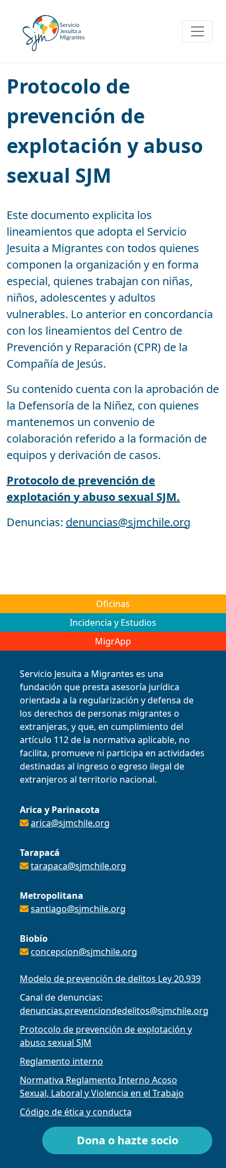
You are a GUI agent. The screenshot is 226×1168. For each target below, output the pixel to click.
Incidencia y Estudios (113, 622)
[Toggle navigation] (197, 31)
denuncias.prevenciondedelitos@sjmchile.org (114, 1011)
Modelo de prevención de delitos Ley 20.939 (110, 979)
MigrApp (113, 641)
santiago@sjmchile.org (78, 909)
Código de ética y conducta (76, 1112)
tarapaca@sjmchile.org (78, 866)
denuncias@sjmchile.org (128, 522)
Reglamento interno (61, 1061)
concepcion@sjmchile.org (84, 952)
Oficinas (113, 604)
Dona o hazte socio (127, 1140)
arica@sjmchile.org (70, 823)
